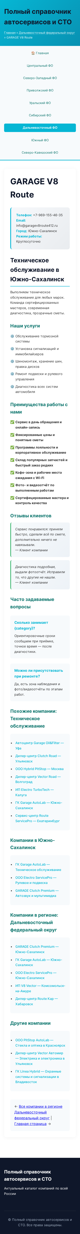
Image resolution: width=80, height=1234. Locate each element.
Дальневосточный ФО (40, 128)
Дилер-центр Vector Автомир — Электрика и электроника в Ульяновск (40, 1058)
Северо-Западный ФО (40, 78)
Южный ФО (40, 140)
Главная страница (30, 1124)
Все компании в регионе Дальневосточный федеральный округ (38, 1112)
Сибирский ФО (40, 115)
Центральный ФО (40, 66)
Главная (10, 32)
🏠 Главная (40, 53)
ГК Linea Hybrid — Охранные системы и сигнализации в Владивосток (38, 1076)
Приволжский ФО (40, 90)
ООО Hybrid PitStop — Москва (39, 769)
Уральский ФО (40, 103)
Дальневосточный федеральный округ (47, 32)
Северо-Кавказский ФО (40, 152)
